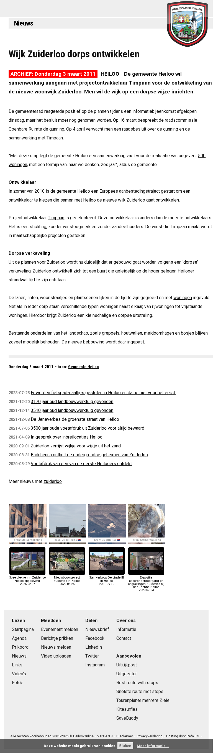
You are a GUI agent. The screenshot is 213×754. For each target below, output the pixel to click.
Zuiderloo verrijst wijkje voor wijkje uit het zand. (76, 446)
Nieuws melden (56, 647)
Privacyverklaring (150, 736)
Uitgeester (126, 673)
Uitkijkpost (126, 665)
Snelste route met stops (139, 691)
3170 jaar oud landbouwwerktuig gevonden (72, 401)
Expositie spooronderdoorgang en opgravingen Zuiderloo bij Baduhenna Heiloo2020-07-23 (146, 584)
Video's (19, 673)
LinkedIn (93, 647)
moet (63, 120)
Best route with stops (137, 682)
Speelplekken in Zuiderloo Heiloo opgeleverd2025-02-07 (27, 580)
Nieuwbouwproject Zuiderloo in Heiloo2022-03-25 (66, 580)
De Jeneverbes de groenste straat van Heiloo (75, 419)
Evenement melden (59, 629)
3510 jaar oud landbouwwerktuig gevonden (72, 410)
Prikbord (20, 647)
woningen (182, 297)
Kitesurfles (127, 709)
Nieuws (23, 23)
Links (17, 665)
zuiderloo (52, 481)
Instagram (95, 665)
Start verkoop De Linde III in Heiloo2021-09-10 (106, 580)
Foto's (18, 682)
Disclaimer (124, 736)
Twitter (92, 656)
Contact (123, 638)
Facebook (94, 638)
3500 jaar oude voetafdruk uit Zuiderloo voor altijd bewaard (87, 428)
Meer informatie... (153, 746)
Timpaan (56, 217)
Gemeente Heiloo (83, 366)
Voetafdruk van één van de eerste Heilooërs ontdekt (81, 463)
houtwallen (131, 333)
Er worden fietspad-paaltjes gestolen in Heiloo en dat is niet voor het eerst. (103, 392)
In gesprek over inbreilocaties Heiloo (66, 437)
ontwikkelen (167, 200)
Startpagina (23, 629)
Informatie (126, 629)
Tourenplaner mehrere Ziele (143, 700)
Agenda (19, 638)
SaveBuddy (127, 718)
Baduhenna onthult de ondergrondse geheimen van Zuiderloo (89, 454)
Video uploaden (56, 656)
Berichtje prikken (57, 638)
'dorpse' (190, 262)
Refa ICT (193, 736)
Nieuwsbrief (97, 629)
